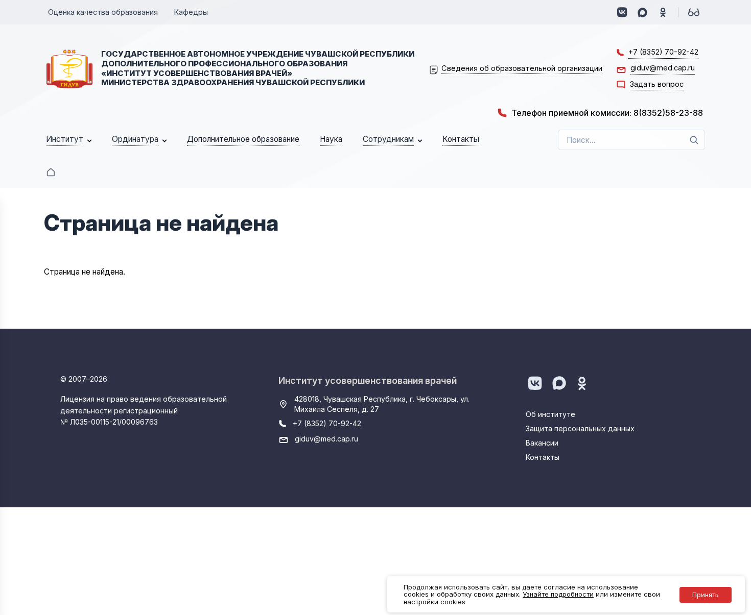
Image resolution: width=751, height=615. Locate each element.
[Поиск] (694, 140)
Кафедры (191, 12)
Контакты (542, 457)
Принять (705, 595)
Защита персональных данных (580, 428)
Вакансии (542, 442)
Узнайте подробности (558, 594)
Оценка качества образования (103, 12)
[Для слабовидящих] (694, 12)
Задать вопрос (657, 84)
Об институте (550, 414)
